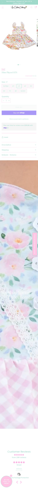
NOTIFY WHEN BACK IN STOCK (34, 244)
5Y (31, 86)
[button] (17, 482)
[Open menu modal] (3, 7)
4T (25, 86)
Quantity (5, 96)
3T (19, 86)
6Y (4, 91)
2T (13, 86)
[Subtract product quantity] (3, 100)
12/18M (5, 86)
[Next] (35, 2)
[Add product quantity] (9, 100)
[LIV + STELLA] (19, 7)
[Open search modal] (31, 7)
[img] (19, 455)
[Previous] (3, 2)
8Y (16, 91)
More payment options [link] (19, 119)
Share (6, 137)
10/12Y (23, 91)
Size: (5, 82)
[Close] (11, 476)
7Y (10, 91)
